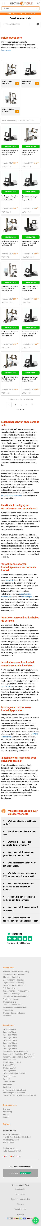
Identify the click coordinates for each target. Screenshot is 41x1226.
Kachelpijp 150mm (10, 1046)
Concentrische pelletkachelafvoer (16, 991)
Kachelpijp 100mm (10, 1035)
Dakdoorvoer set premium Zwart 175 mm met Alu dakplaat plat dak (30, 198)
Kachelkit (6, 1079)
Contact (6, 1117)
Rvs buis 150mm (9, 1065)
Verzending (7, 1112)
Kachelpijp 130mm (10, 1043)
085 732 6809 (8, 1143)
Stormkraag (7, 1084)
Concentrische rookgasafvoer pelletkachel (19, 1095)
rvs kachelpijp (26, 597)
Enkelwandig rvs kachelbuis (14, 980)
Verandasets (8, 1010)
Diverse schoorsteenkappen (14, 1013)
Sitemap (20, 1204)
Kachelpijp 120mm (10, 1040)
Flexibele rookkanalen (11, 999)
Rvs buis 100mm (9, 1060)
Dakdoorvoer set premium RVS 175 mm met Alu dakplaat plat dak (9, 243)
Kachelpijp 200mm (10, 1049)
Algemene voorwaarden (20, 1199)
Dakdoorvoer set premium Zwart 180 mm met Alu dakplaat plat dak (9, 198)
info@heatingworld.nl (11, 1140)
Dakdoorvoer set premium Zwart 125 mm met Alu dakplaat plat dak (30, 379)
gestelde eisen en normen (11, 495)
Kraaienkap (7, 1087)
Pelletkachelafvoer (10, 988)
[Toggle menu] (3, 3)
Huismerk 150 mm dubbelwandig (16, 972)
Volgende (20, 409)
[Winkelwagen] (38, 3)
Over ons (6, 1109)
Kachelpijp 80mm (9, 1029)
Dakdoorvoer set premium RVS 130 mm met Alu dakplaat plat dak (9, 379)
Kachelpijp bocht (9, 1071)
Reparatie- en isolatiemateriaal (15, 1007)
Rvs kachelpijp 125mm (12, 1062)
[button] (37, 24)
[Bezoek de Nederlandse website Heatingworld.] (13, 1156)
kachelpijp (10, 580)
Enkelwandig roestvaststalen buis (16, 996)
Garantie (6, 1114)
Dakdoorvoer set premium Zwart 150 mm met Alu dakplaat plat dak (30, 288)
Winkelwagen (10, 146)
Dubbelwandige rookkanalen (14, 974)
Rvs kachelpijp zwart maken (14, 1093)
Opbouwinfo (20, 1189)
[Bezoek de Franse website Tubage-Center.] (6, 1156)
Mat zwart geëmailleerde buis (14, 985)
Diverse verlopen (9, 1002)
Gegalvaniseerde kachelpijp (13, 983)
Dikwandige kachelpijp (11, 977)
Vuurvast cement (9, 1076)
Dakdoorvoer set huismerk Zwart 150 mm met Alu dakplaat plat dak (30, 243)
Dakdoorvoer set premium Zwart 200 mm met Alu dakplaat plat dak (9, 152)
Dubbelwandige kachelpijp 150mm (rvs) (18, 1057)
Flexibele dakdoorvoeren (12, 1005)
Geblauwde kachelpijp (11, 994)
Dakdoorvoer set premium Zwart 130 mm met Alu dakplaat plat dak (30, 334)
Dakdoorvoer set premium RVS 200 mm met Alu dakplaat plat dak (30, 152)
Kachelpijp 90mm (9, 1032)
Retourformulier (20, 1209)
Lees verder (6, 50)
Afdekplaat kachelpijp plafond (14, 1090)
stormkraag (5, 686)
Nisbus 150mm (9, 1082)
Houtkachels (8, 1016)
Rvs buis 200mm (9, 1068)
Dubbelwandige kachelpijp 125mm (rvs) (18, 1054)
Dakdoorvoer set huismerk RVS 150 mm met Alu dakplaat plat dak (9, 288)
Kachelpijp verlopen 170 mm (14, 1073)
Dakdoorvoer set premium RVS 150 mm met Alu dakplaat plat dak (9, 334)
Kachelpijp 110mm (10, 1038)
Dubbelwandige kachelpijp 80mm (16, 1051)
